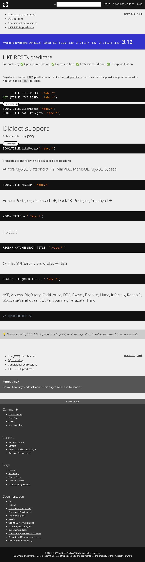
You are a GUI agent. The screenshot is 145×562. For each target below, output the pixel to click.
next (139, 13)
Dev (31, 42)
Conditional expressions (22, 23)
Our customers (15, 414)
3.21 (55, 42)
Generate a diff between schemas (24, 537)
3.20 (63, 42)
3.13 (117, 42)
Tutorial (12, 505)
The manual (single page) (20, 508)
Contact (12, 445)
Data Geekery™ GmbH (71, 553)
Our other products (17, 530)
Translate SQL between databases (24, 533)
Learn (107, 4)
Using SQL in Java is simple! (21, 522)
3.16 (94, 42)
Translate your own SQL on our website (114, 334)
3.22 (37, 42)
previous (129, 13)
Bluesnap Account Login (19, 453)
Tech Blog (13, 418)
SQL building (16, 18)
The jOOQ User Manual (22, 14)
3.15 (101, 42)
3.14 (109, 42)
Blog (139, 4)
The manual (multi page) (20, 512)
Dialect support (26, 128)
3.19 (71, 42)
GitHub (11, 421)
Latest (47, 42)
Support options (16, 442)
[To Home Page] (6, 7)
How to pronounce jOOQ (20, 540)
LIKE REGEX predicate (21, 27)
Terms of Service (16, 480)
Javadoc (12, 519)
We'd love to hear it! (69, 387)
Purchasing (13, 473)
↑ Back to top (72, 401)
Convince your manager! (19, 526)
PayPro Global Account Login (22, 449)
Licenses (12, 470)
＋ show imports (11, 104)
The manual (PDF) (16, 515)
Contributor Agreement (19, 484)
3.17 (86, 42)
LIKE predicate (73, 77)
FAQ (10, 501)
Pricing (123, 4)
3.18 (78, 42)
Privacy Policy (14, 477)
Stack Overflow (15, 425)
